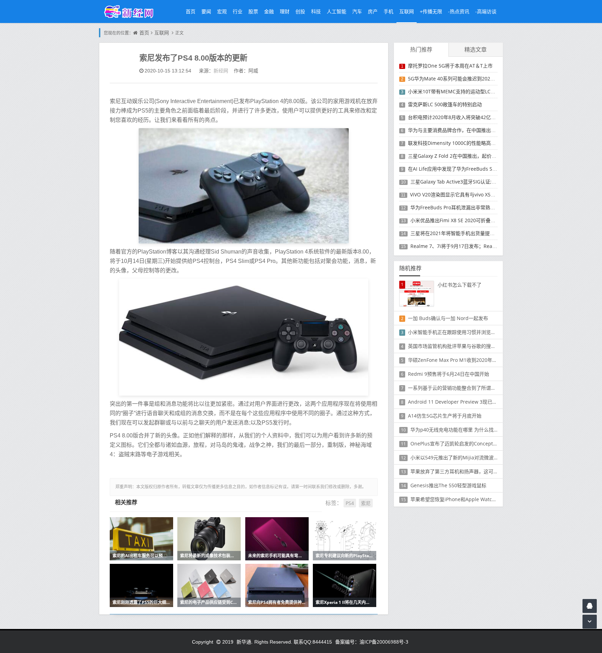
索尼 (366, 503)
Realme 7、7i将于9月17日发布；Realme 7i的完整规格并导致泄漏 (482, 246)
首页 (190, 11)
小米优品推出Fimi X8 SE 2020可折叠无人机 (457, 220)
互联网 (406, 11)
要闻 (206, 11)
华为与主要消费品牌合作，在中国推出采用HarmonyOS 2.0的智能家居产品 (489, 130)
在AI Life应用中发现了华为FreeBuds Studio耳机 (461, 168)
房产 (373, 11)
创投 (300, 11)
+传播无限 (431, 11)
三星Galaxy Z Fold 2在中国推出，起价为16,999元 (462, 156)
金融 (269, 11)
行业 (237, 11)
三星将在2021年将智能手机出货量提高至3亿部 (461, 233)
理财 (285, 11)
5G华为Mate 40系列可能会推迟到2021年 (453, 78)
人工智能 (336, 11)
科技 (316, 11)
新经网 (221, 70)
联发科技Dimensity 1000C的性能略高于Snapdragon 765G (473, 143)
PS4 (350, 503)
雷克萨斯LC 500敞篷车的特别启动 (445, 104)
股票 (253, 11)
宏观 (222, 11)
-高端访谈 (485, 11)
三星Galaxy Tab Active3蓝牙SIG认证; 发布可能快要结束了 (473, 181)
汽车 (357, 11)
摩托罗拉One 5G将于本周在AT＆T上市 (450, 65)
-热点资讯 (458, 11)
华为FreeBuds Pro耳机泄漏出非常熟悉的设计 (460, 207)
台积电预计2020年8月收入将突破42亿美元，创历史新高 (469, 117)
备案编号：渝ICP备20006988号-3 (371, 641)
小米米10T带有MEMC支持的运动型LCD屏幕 (456, 91)
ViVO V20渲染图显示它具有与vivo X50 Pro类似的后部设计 (473, 194)
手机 (388, 11)
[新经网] (132, 11)
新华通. (245, 641)
